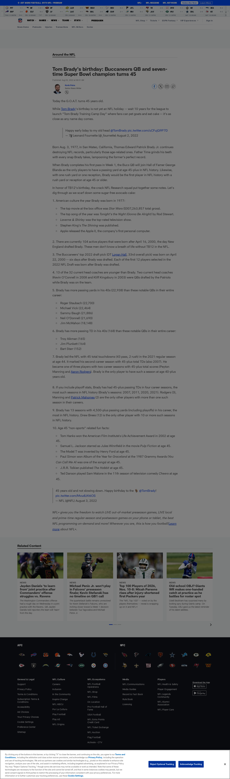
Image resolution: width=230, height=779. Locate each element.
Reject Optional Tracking (162, 764)
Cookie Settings (75, 775)
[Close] (225, 764)
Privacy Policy (95, 757)
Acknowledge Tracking (191, 764)
